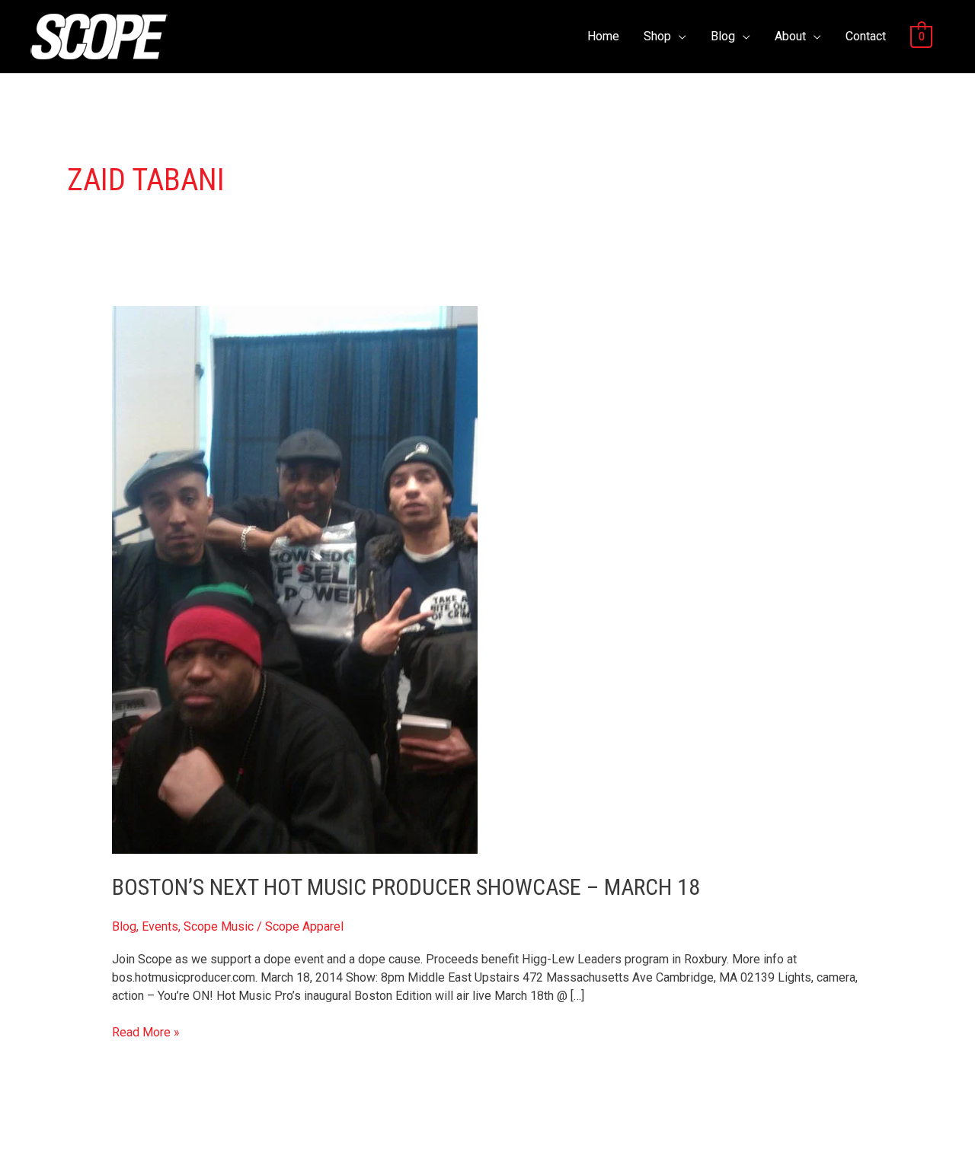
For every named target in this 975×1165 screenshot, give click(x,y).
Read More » (146, 1031)
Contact (866, 36)
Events (160, 926)
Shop (657, 36)
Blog (723, 36)
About (790, 36)
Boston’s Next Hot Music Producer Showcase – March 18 (406, 887)
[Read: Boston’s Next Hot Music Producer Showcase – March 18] (295, 579)
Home (603, 36)
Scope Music (219, 926)
